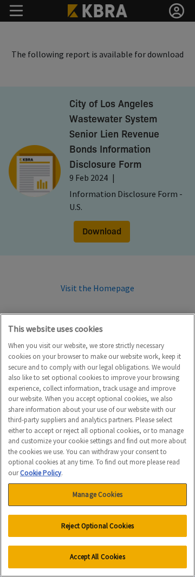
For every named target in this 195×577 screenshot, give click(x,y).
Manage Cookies (97, 494)
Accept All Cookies (97, 556)
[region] (97, 445)
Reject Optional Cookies (97, 525)
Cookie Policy (40, 472)
